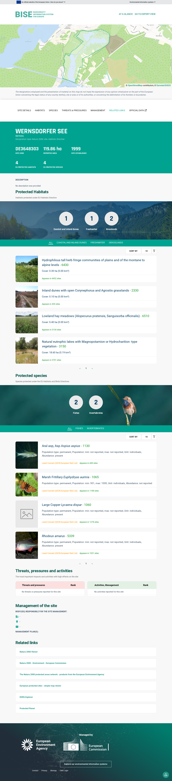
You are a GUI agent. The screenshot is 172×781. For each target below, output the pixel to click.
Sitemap (53, 771)
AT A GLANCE (126, 14)
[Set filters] (154, 251)
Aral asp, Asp (66, 446)
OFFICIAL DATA (136, 110)
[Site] (66, 14)
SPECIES (53, 110)
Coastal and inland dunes (72, 243)
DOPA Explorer (26, 697)
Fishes (79, 428)
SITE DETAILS (24, 110)
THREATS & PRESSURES (74, 110)
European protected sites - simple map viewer (40, 686)
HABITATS (40, 110)
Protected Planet (27, 708)
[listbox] (40, 2)
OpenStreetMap (135, 85)
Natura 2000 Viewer (29, 652)
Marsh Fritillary (70, 477)
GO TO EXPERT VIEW (145, 14)
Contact (35, 771)
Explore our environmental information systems (85, 764)
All (51, 243)
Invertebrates (95, 428)
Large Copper (66, 505)
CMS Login (64, 771)
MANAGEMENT (98, 110)
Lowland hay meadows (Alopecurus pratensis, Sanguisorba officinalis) (95, 316)
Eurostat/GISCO (164, 85)
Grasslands (116, 243)
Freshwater (98, 243)
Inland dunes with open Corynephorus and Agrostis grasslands (90, 290)
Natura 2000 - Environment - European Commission (43, 663)
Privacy (44, 771)
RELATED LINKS (117, 110)
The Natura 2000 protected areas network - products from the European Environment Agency (62, 674)
